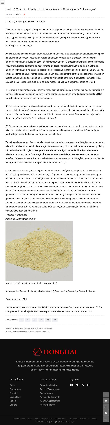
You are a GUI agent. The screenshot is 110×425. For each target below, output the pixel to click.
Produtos (14, 393)
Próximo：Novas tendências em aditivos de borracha (28, 332)
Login (72, 421)
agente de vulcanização (33, 21)
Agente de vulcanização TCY (20, 219)
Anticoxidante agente (50, 397)
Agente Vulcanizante (50, 389)
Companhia (15, 389)
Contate (13, 405)
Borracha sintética (48, 385)
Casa (12, 385)
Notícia (13, 401)
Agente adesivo (47, 405)
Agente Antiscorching (50, 401)
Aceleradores (46, 393)
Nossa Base (15, 397)
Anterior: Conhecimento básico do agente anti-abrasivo (29, 328)
